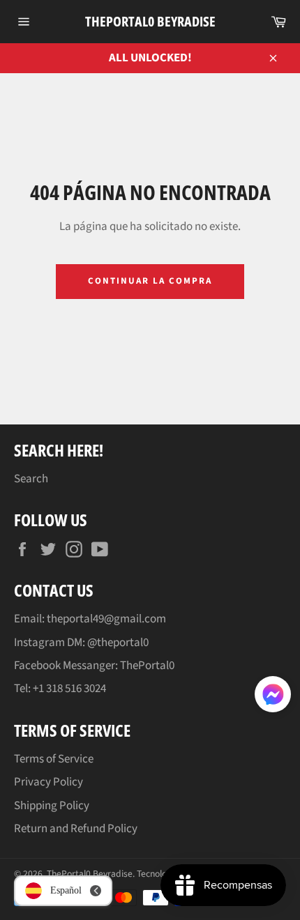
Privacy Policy (48, 782)
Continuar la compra (149, 281)
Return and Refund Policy (75, 828)
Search (31, 478)
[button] (273, 697)
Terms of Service (53, 759)
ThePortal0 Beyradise (150, 21)
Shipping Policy (51, 805)
